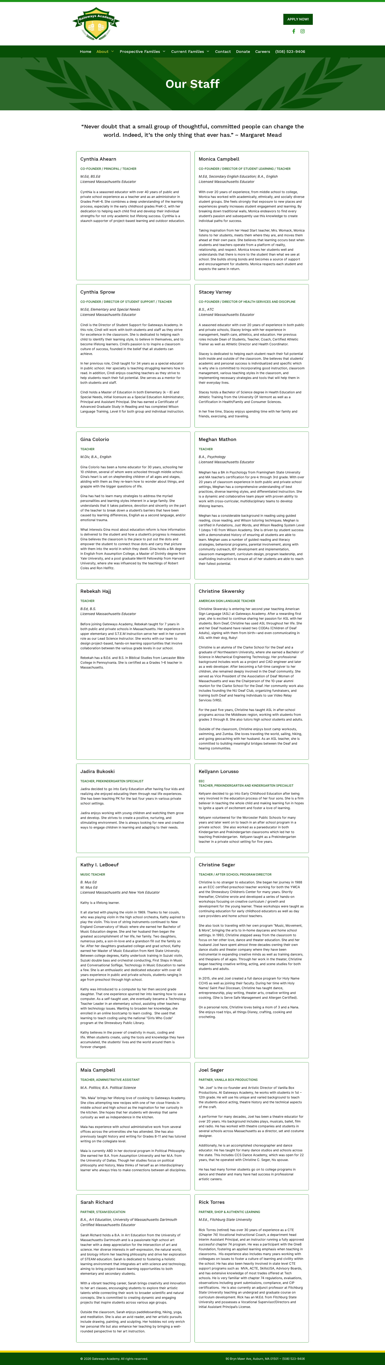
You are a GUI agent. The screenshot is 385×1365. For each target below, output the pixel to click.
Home (85, 51)
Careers (262, 51)
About (102, 51)
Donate (243, 51)
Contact (223, 51)
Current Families (187, 51)
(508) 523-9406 (290, 51)
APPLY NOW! (298, 19)
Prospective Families (140, 51)
